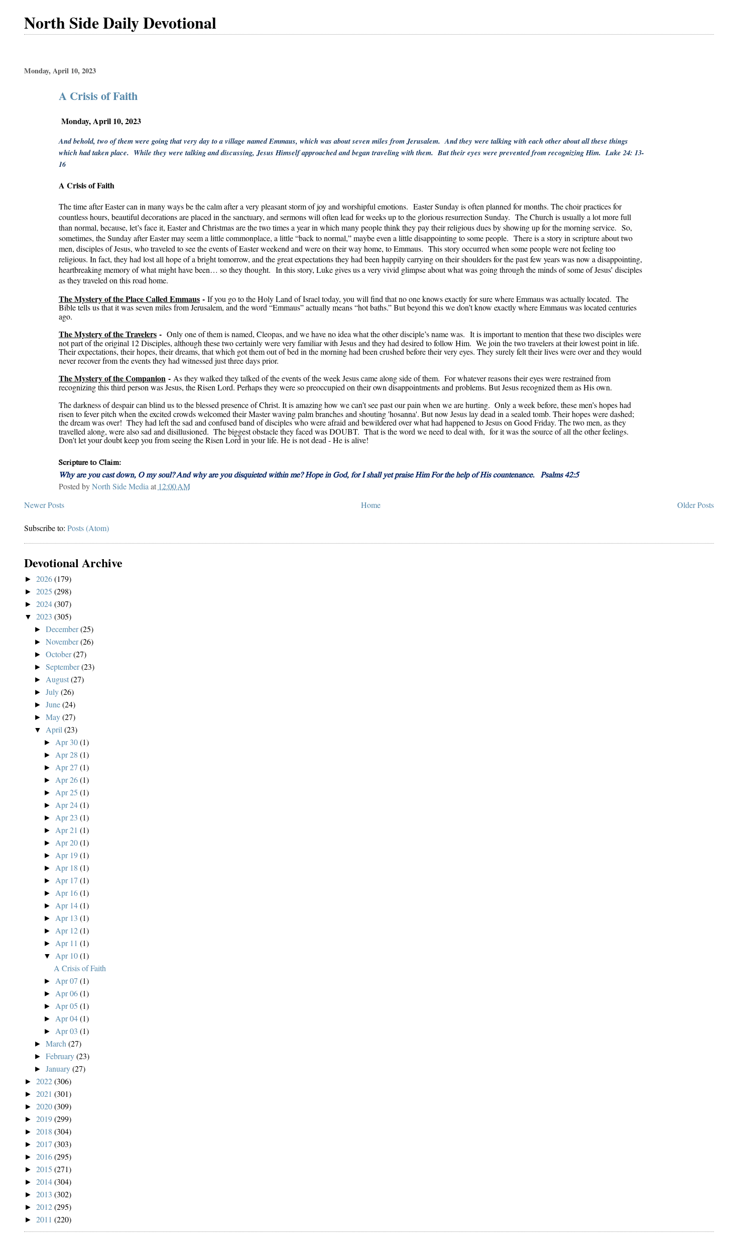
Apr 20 (67, 842)
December (63, 629)
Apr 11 (67, 943)
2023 (45, 616)
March (57, 1043)
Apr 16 (67, 892)
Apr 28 (67, 754)
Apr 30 (67, 742)
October (59, 654)
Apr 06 (67, 993)
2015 (45, 1169)
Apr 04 (67, 1018)
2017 (45, 1143)
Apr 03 (67, 1030)
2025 (45, 591)
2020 (45, 1106)
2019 (45, 1118)
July (53, 691)
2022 (45, 1081)
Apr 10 (67, 955)
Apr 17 (67, 880)
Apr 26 (67, 779)
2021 (45, 1093)
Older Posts (695, 504)
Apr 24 (67, 804)
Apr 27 (67, 767)
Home (371, 504)
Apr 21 (67, 829)
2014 (45, 1181)
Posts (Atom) (88, 528)
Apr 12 (67, 930)
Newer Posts (44, 504)
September (63, 666)
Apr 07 (67, 980)
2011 (45, 1219)
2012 (45, 1206)
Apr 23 (67, 817)
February (61, 1056)
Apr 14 (67, 905)
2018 (45, 1131)
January (59, 1068)
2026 (45, 578)
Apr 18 (67, 867)
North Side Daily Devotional (120, 22)
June (54, 704)
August (58, 679)
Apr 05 (67, 1005)
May (54, 716)
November (63, 641)
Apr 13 (67, 917)
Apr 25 (67, 792)
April (55, 729)
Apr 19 (67, 855)
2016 (45, 1156)
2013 (45, 1194)
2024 (45, 603)
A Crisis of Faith (98, 95)
